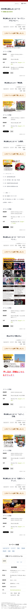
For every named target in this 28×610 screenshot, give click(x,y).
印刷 (12, 72)
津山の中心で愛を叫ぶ (14, 336)
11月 (21, 562)
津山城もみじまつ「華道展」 (14, 83)
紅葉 (21, 28)
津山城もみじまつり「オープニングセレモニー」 (14, 20)
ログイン (17, 3)
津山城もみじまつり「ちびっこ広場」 (14, 415)
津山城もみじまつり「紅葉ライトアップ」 (14, 480)
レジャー (12, 26)
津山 (16, 26)
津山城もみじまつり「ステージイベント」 (14, 238)
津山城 (19, 26)
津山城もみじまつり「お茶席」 (14, 141)
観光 (24, 28)
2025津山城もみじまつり (10, 9)
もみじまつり (6, 26)
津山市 (23, 26)
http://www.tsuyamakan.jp (15, 590)
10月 (18, 562)
